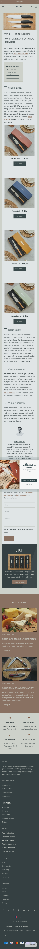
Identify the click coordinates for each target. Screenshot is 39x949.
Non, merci (29, 484)
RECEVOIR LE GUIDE (29, 480)
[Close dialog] (37, 461)
